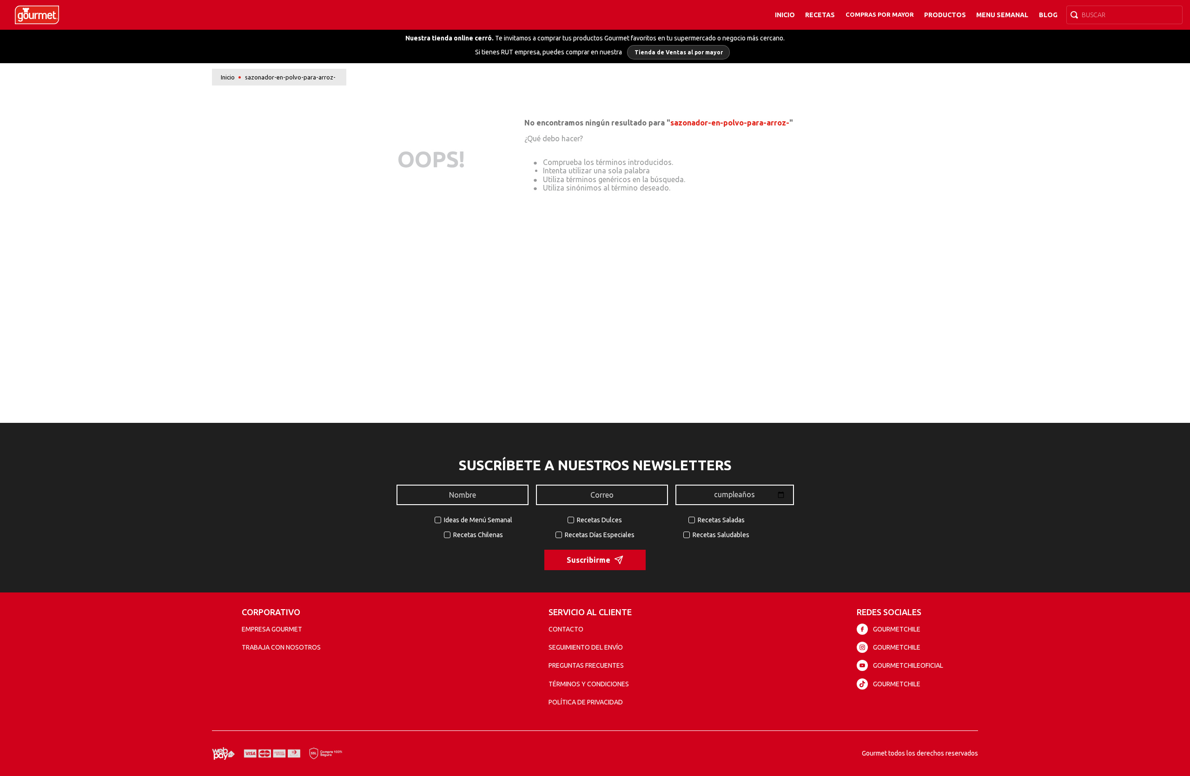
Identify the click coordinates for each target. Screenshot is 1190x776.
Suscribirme (588, 560)
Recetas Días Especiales (600, 535)
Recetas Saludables (721, 535)
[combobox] (1124, 15)
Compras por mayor (880, 14)
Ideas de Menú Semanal (478, 520)
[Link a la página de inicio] (228, 77)
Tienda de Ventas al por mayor (679, 52)
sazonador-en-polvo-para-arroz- (290, 77)
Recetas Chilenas (478, 535)
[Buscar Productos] (1076, 15)
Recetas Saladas (721, 520)
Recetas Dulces (599, 520)
